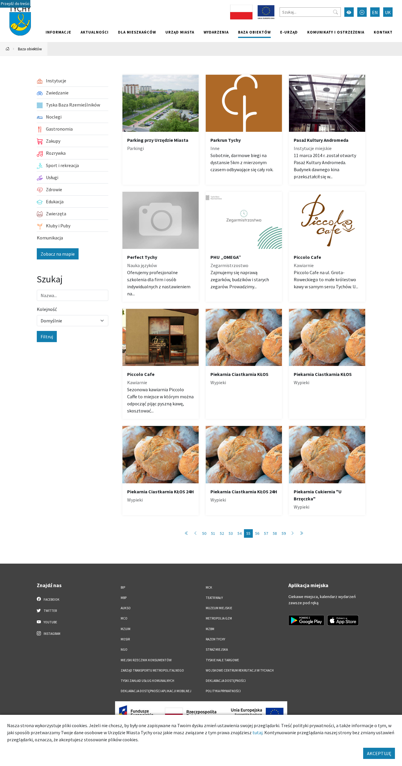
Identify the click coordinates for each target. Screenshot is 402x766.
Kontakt (383, 32)
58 (275, 533)
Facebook (51, 599)
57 (266, 533)
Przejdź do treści (15, 3)
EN (375, 12)
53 (231, 533)
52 (222, 533)
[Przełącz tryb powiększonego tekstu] (362, 12)
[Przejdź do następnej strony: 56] (292, 533)
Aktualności (95, 32)
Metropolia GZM (219, 618)
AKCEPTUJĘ (379, 753)
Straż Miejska (217, 649)
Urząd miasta (179, 32)
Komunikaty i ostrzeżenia (335, 32)
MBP (124, 598)
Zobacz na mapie (58, 254)
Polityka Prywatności (223, 691)
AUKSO (126, 608)
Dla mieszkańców (137, 32)
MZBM (210, 629)
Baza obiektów (254, 32)
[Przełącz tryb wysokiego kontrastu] (349, 12)
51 (213, 533)
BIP (123, 587)
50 (204, 533)
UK (388, 12)
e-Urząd (289, 32)
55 (248, 533)
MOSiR (125, 639)
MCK (209, 587)
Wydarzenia (216, 32)
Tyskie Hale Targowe (222, 660)
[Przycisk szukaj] (335, 12)
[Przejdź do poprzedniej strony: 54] (195, 533)
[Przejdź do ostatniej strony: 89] (301, 533)
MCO (124, 618)
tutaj (258, 732)
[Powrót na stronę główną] (7, 49)
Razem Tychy (215, 639)
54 (239, 533)
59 (284, 533)
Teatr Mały (214, 598)
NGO (124, 649)
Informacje (58, 32)
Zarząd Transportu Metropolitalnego (152, 670)
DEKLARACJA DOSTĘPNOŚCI (226, 681)
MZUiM (125, 629)
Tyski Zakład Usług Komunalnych (147, 681)
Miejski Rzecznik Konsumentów (146, 660)
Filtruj (47, 336)
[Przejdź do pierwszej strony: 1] (186, 533)
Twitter (50, 611)
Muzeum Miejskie (219, 608)
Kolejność (47, 309)
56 (257, 533)
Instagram (51, 634)
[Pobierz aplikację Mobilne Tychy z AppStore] (343, 620)
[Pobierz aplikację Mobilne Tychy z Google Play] (306, 620)
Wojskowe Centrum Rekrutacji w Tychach (240, 670)
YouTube (50, 622)
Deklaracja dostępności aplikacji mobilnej (156, 691)
